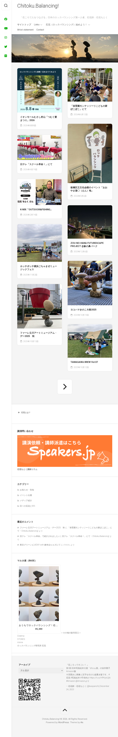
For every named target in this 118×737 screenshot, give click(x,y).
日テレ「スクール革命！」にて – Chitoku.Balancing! (85, 536)
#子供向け (85, 678)
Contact (40, 29)
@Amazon (80, 681)
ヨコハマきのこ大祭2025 (83, 309)
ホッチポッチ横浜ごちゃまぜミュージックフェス (38, 268)
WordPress (63, 722)
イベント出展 (26, 495)
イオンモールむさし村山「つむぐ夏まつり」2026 (38, 119)
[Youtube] (6, 28)
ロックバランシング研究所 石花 (31, 645)
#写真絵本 (75, 678)
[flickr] (6, 56)
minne (20, 642)
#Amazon (70, 681)
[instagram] (6, 38)
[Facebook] (6, 19)
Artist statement (25, 29)
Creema (20, 636)
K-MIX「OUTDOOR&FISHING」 (36, 209)
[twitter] (6, 47)
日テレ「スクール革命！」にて (36, 164)
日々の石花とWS (27, 506)
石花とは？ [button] (26, 412)
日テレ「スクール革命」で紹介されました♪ (39, 536)
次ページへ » (65, 387)
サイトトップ (24, 24)
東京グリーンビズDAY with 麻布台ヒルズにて (40, 545)
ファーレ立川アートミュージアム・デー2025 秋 (38, 334)
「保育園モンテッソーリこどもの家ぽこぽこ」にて (89, 108)
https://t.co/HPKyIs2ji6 (100, 678)
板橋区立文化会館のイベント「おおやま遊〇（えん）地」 (89, 189)
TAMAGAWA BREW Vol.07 (84, 362)
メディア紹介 (26, 500)
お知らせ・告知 (27, 490)
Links (36, 24)
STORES (21, 639)
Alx (81, 722)
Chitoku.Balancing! (38, 6)
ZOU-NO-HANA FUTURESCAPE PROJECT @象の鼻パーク (87, 245)
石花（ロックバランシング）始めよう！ (66, 24)
